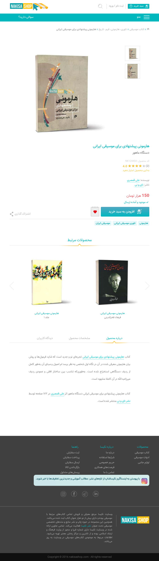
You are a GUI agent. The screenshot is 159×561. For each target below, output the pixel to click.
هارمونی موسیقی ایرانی (112, 313)
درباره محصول (114, 338)
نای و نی (139, 185)
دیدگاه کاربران (45, 338)
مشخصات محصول (79, 338)
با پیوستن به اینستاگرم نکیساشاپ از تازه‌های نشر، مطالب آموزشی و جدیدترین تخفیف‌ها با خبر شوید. (88, 479)
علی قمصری (133, 180)
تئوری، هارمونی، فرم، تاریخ (113, 29)
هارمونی (143, 223)
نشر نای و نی (123, 401)
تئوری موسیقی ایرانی (125, 223)
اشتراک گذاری (23, 214)
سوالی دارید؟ (26, 17)
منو (146, 17)
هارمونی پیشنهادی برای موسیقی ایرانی (76, 29)
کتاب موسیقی (137, 29)
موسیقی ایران (103, 223)
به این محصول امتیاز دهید (136, 170)
